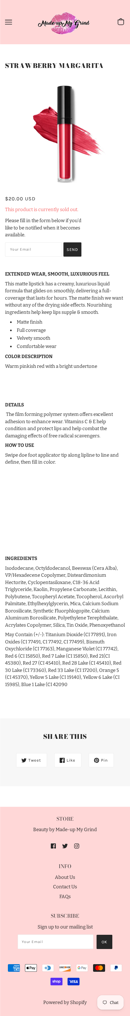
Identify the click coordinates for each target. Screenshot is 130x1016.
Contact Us (65, 887)
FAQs (65, 896)
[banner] (64, 22)
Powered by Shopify (65, 1002)
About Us (65, 877)
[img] (53, 846)
